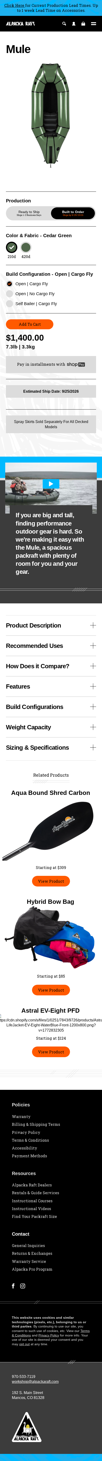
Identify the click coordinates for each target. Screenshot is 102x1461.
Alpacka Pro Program (32, 1269)
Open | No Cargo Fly (35, 293)
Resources (24, 1173)
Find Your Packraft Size (34, 1216)
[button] (29, 213)
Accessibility (24, 1147)
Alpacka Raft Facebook (13, 1285)
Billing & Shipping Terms (36, 1124)
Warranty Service (29, 1261)
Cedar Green (11, 247)
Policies (21, 1104)
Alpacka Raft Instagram (22, 1285)
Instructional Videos (31, 1208)
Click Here (14, 5)
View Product (51, 881)
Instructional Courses (32, 1200)
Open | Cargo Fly (31, 283)
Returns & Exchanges (32, 1253)
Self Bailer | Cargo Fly (36, 303)
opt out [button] (24, 1344)
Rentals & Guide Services (35, 1192)
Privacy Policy (26, 1132)
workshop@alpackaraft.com (35, 1382)
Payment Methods (29, 1155)
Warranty (21, 1116)
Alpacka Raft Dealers (32, 1184)
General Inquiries (28, 1245)
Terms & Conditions (30, 1140)
